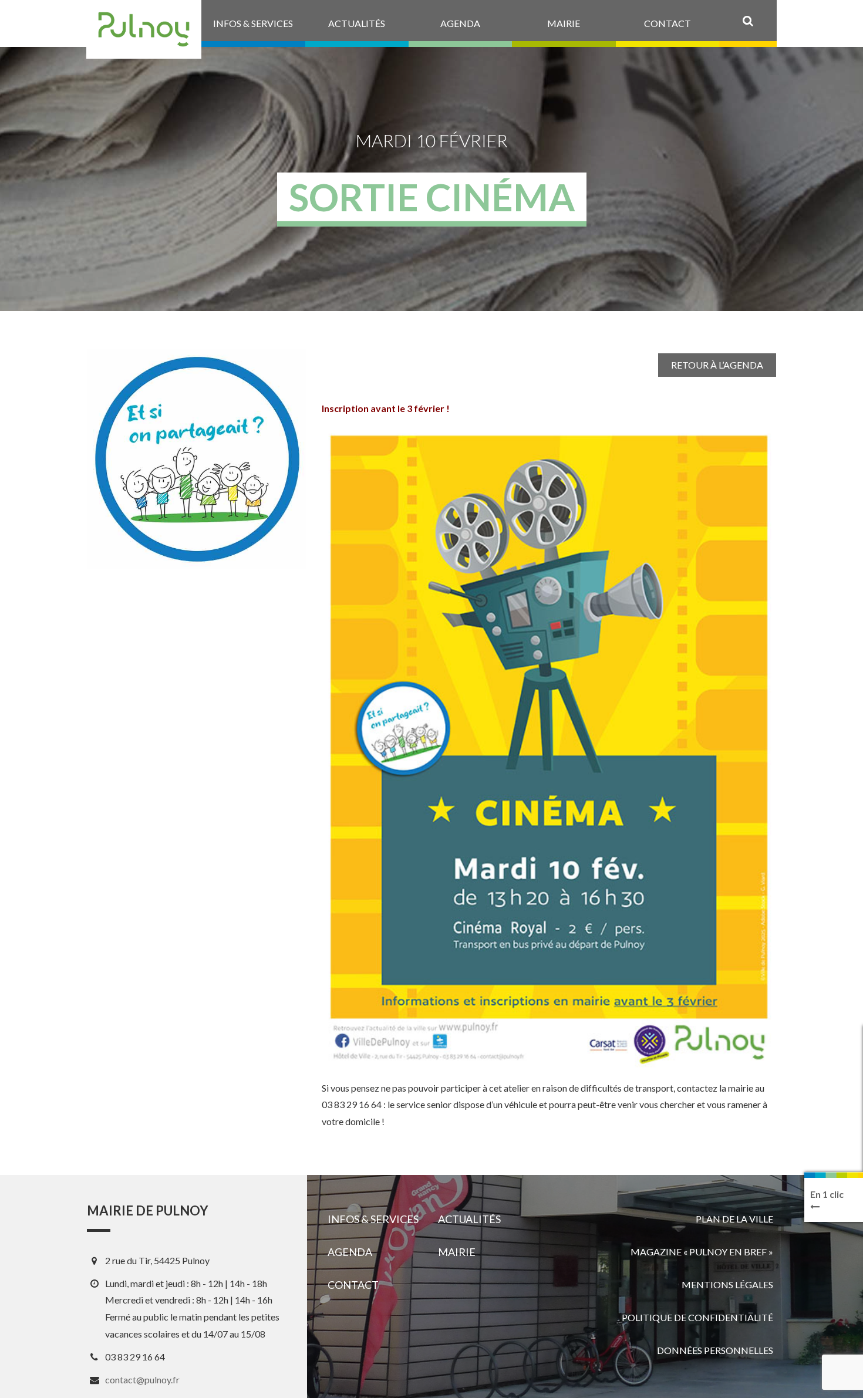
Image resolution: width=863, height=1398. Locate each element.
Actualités (469, 1219)
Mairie (457, 1251)
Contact (353, 1284)
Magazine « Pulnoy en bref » (702, 1251)
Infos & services (373, 1219)
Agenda (350, 1251)
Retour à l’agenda (717, 364)
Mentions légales (727, 1284)
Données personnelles (715, 1350)
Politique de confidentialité (697, 1317)
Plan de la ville (734, 1218)
